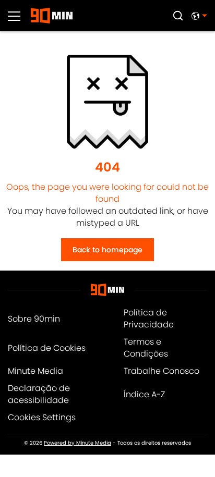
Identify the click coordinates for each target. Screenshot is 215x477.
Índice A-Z (144, 394)
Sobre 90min (34, 319)
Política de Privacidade (149, 319)
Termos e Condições (146, 348)
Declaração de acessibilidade (39, 394)
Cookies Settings (42, 417)
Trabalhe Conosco (161, 371)
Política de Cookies (47, 348)
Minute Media (35, 371)
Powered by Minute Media (77, 443)
